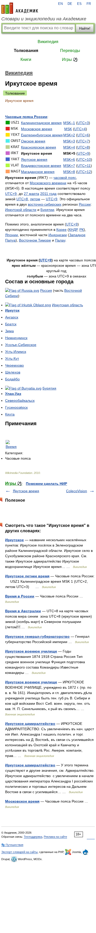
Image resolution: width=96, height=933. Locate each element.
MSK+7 (69, 166)
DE (70, 4)
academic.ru (19, 8)
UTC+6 (83, 135)
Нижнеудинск (16, 338)
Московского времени (48, 183)
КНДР (73, 230)
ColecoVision (76, 491)
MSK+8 (69, 172)
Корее (61, 230)
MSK (68, 129)
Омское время (33, 141)
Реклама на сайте (55, 836)
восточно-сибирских (44, 204)
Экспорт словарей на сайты (19, 852)
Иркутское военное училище (31, 651)
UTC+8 (83, 147)
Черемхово (14, 365)
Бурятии (47, 210)
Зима (9, 331)
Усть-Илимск (15, 352)
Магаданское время (38, 172)
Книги (25, 59)
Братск (10, 324)
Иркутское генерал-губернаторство (37, 636)
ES (79, 4)
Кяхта (10, 414)
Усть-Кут (12, 358)
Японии (11, 235)
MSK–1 (69, 123)
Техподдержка (33, 836)
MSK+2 (69, 135)
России (85, 204)
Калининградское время (41, 123)
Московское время (36, 129)
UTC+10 (84, 159)
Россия (46, 290)
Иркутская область (67, 305)
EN (60, 4)
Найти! (84, 28)
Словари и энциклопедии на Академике (43, 18)
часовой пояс (65, 178)
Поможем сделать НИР (46, 484)
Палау (60, 240)
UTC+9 (83, 153)
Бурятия (49, 388)
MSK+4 (69, 147)
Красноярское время (38, 147)
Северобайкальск (20, 400)
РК (81, 230)
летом (35, 199)
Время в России (19, 596)
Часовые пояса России (26, 117)
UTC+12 (84, 172)
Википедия (48, 41)
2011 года (48, 194)
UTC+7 (83, 141)
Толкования (26, 50)
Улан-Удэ (13, 394)
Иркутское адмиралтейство (30, 724)
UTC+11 (84, 166)
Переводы (70, 50)
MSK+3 (69, 141)
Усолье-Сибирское (20, 345)
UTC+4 (80, 129)
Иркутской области (20, 210)
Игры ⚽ (70, 59)
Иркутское (14, 540)
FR (89, 4)
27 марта (31, 194)
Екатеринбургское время (42, 135)
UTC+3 (83, 123)
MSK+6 (69, 159)
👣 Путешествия (12, 844)
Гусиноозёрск (16, 407)
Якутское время (34, 159)
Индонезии (57, 235)
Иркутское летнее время (27, 576)
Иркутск (12, 310)
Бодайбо (12, 379)
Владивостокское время (41, 166)
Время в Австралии (23, 611)
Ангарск (11, 317)
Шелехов (12, 372)
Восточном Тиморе (35, 240)
